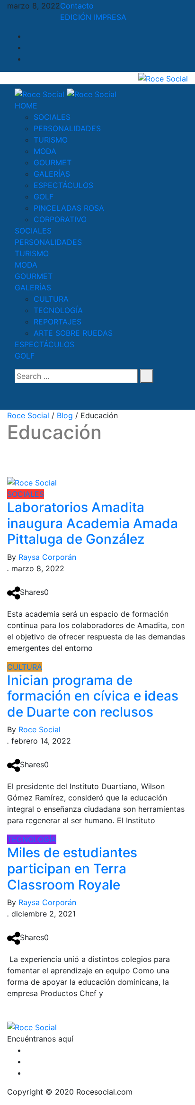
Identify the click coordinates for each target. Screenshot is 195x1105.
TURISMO (51, 139)
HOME (26, 105)
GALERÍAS (52, 174)
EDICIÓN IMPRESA (93, 17)
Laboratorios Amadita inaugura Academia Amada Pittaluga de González (92, 523)
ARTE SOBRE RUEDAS (73, 333)
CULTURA (51, 299)
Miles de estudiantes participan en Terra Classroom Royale (72, 868)
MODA (45, 151)
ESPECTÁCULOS (63, 185)
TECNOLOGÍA (58, 310)
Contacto (77, 5)
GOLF (43, 196)
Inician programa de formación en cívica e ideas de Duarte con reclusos (92, 696)
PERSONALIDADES (67, 128)
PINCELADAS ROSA (69, 208)
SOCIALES (52, 117)
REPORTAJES (57, 321)
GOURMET (52, 162)
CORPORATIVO (60, 219)
